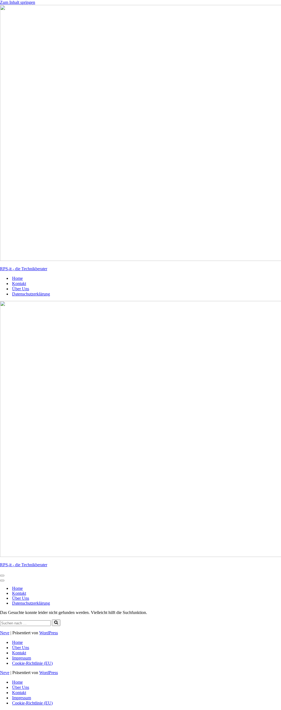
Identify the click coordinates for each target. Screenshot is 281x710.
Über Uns (20, 288)
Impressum (21, 658)
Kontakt (19, 283)
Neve (4, 632)
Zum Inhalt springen (17, 2)
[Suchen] (56, 622)
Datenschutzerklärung (31, 294)
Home (17, 278)
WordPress (48, 632)
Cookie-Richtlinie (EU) (32, 663)
